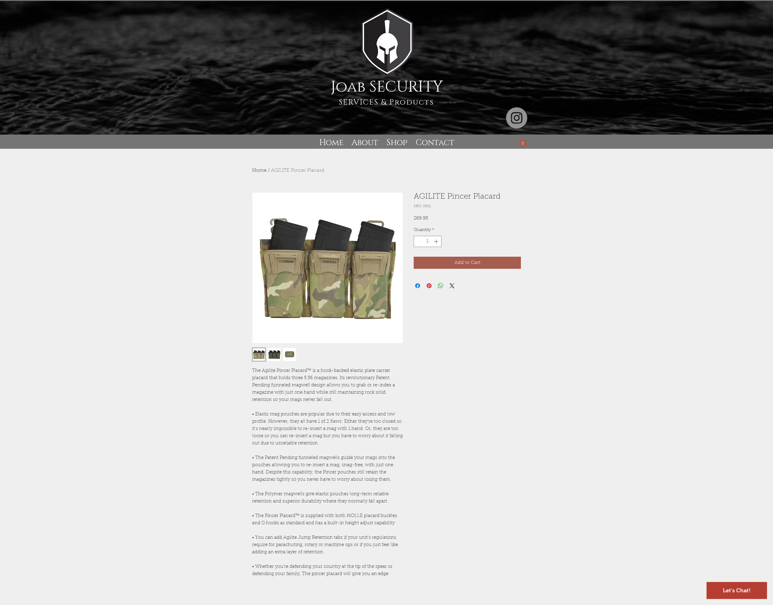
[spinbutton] (427, 241)
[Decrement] (418, 241)
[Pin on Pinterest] (429, 285)
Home (259, 170)
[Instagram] (516, 117)
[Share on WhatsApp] (440, 285)
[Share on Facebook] (417, 285)
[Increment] (437, 241)
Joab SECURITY (387, 87)
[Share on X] (452, 285)
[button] (522, 141)
